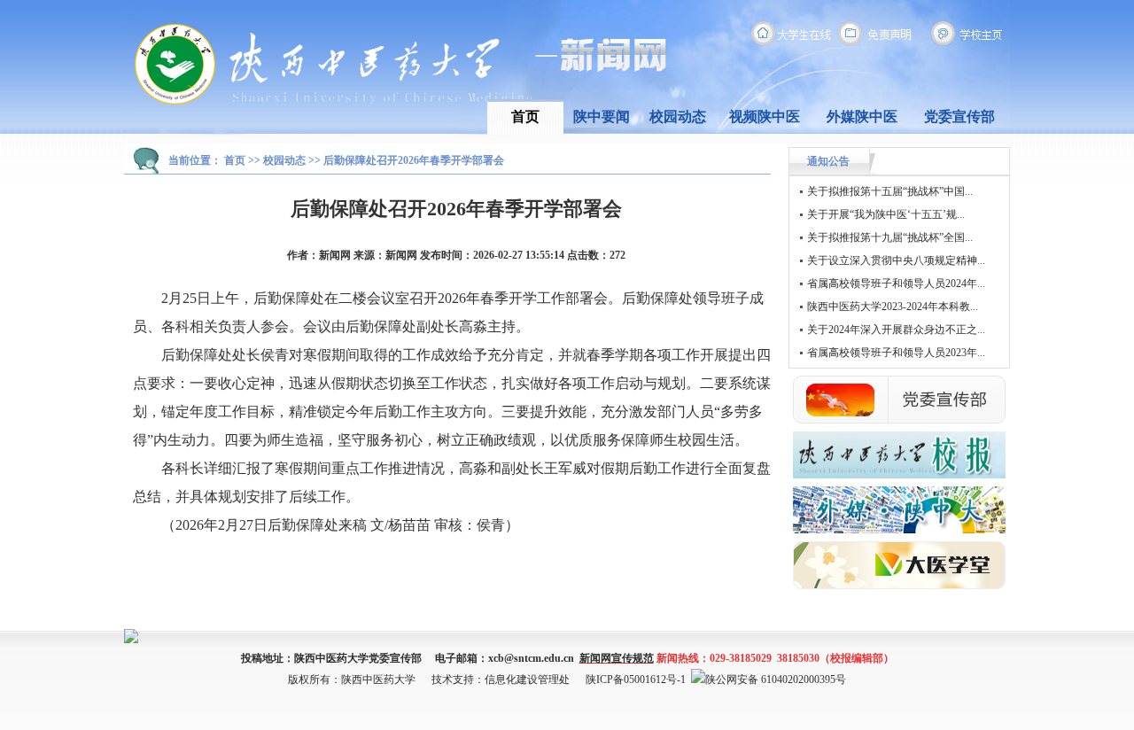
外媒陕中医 (862, 116)
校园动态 (677, 116)
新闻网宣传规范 (616, 658)
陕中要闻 (601, 116)
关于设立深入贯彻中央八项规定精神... (896, 260)
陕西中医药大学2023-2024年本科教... (892, 306)
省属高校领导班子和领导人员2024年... (896, 283)
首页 (525, 116)
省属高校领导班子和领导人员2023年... (896, 352)
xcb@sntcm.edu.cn (531, 658)
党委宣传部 (959, 116)
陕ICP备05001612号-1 (636, 679)
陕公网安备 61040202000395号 (775, 679)
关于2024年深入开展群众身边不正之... (896, 329)
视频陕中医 (764, 116)
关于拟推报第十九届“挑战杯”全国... (890, 237)
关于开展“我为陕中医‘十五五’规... (886, 214)
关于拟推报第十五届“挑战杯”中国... (890, 191)
